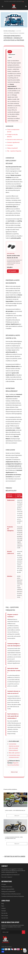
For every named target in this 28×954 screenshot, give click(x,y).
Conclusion (10, 145)
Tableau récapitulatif (12, 148)
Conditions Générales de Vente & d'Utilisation (12, 896)
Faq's (2, 906)
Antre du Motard (8, 946)
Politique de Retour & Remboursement (11, 894)
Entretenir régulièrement (13, 142)
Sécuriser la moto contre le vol (14, 139)
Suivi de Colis (4, 918)
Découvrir (17, 815)
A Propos (3, 884)
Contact (3, 908)
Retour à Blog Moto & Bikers (14, 856)
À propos (3, 911)
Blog (2, 903)
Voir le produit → (12, 271)
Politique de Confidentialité (8, 891)
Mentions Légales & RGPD (7, 889)
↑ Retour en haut (14, 772)
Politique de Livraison (6, 887)
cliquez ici (9, 877)
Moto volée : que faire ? (14, 753)
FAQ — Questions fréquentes (14, 151)
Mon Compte (4, 915)
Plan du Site (4, 913)
